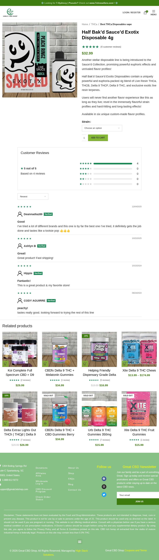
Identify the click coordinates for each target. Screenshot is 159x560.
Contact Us (74, 490)
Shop (71, 473)
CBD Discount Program (44, 490)
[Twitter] (104, 494)
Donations (42, 468)
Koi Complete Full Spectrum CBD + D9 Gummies (20, 375)
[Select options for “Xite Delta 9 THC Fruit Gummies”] (125, 423)
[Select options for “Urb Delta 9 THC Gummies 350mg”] (85, 423)
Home (85, 24)
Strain (86, 121)
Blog (70, 484)
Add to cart (98, 138)
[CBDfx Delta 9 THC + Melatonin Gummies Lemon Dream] (59, 349)
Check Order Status (43, 498)
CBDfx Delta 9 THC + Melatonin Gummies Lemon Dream (59, 375)
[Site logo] (10, 12)
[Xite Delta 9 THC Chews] (139, 349)
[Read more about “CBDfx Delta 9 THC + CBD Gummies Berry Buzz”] (45, 423)
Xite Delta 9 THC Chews (139, 370)
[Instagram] (104, 486)
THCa (94, 24)
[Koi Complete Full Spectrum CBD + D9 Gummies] (19, 349)
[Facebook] (104, 478)
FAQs (71, 478)
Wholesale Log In (42, 482)
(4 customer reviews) (110, 46)
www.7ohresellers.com (101, 3)
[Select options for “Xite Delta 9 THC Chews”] (125, 364)
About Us (73, 468)
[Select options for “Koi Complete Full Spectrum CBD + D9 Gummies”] (5, 364)
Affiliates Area (41, 474)
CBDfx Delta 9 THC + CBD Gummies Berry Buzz (59, 434)
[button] (45, 364)
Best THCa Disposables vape (116, 24)
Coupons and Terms (136, 550)
